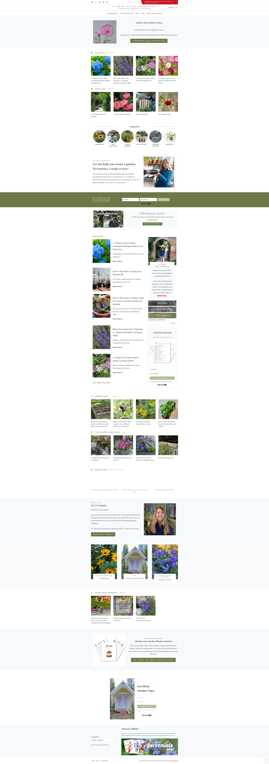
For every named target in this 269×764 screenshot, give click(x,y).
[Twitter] (96, 2)
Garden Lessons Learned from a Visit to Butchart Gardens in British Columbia (100, 620)
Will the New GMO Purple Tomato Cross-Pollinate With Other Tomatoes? (122, 424)
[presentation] (101, 66)
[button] (162, 352)
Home (129, 2)
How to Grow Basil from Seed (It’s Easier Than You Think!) (167, 424)
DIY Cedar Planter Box (166, 458)
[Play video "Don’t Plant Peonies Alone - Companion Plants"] (164, 480)
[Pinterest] (107, 2)
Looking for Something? (157, 320)
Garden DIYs (100, 89)
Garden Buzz (100, 52)
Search (173, 323)
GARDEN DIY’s (102, 396)
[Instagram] (99, 2)
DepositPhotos (105, 745)
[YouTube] (103, 2)
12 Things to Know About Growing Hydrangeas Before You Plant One (100, 80)
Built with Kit (146, 203)
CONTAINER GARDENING (107, 432)
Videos (137, 13)
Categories (95, 737)
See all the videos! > (118, 469)
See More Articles (101, 382)
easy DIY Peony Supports (122, 114)
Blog (133, 2)
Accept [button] (161, 762)
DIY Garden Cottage (127, 13)
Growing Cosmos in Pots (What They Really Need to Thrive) (167, 80)
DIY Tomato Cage (164, 114)
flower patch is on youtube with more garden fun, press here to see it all (159, 2)
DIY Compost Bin (142, 114)
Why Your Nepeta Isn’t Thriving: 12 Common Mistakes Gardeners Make (122, 80)
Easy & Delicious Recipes (154, 13)
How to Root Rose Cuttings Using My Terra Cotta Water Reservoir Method (128, 301)
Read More (117, 261)
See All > (111, 52)
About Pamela (138, 2)
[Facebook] (92, 2)
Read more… (162, 295)
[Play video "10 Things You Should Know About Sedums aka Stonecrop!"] (134, 480)
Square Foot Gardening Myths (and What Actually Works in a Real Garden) (100, 424)
